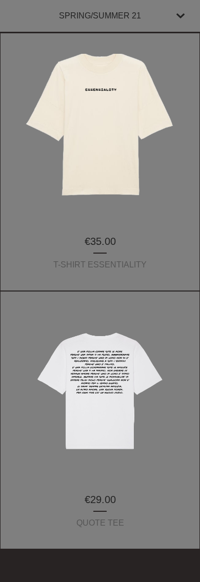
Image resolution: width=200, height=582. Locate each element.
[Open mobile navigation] (180, 16)
